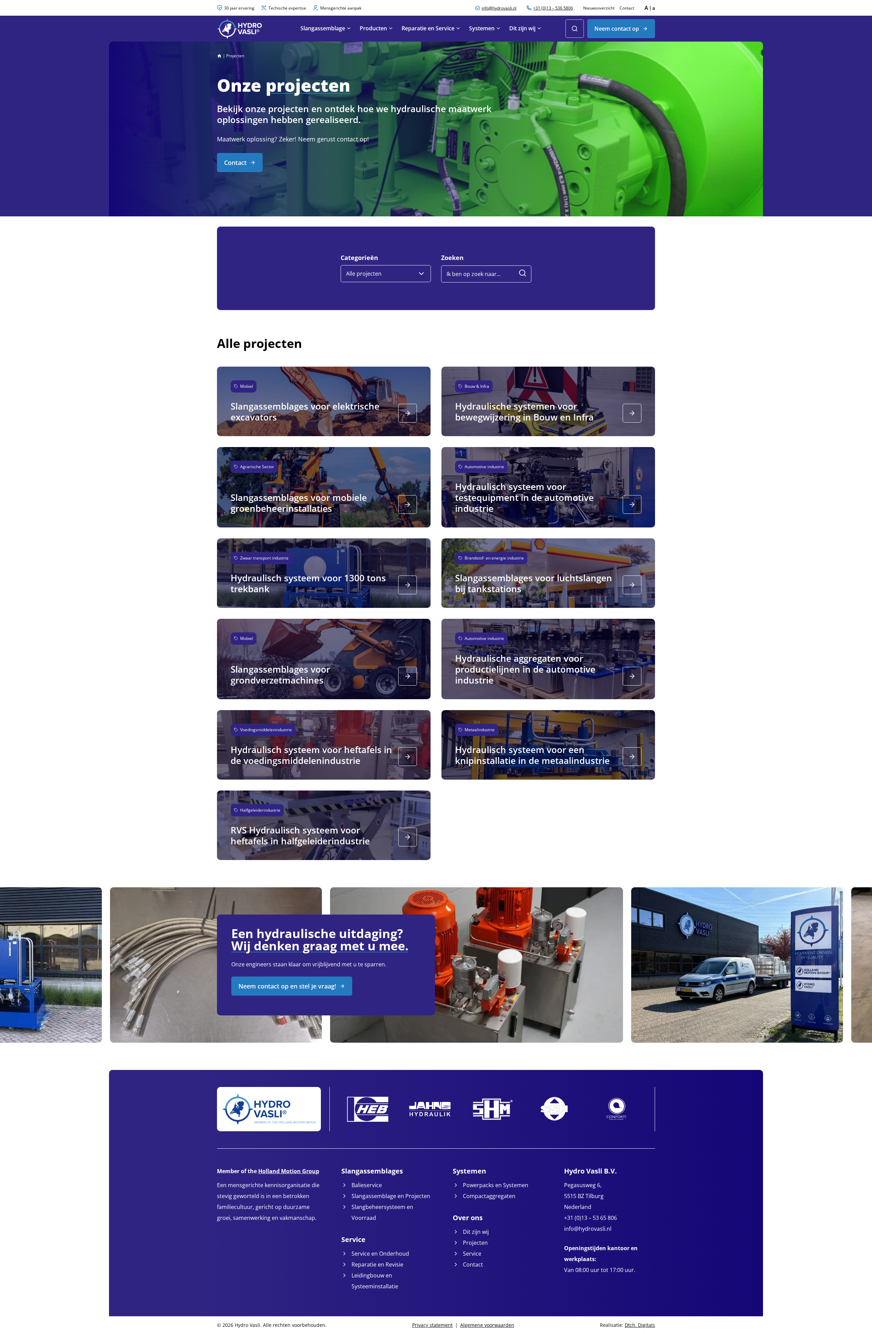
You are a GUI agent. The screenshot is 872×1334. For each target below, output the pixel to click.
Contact (627, 8)
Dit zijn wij (522, 28)
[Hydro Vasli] (250, 29)
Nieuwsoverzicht (598, 8)
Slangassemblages (372, 1171)
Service (353, 1239)
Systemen (482, 28)
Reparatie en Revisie (377, 1264)
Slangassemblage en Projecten (391, 1196)
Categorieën (359, 258)
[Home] (219, 56)
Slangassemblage (322, 28)
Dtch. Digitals (640, 1325)
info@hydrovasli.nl (587, 1228)
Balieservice (367, 1185)
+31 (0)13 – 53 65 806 (590, 1218)
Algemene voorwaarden (487, 1325)
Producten (373, 28)
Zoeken (452, 258)
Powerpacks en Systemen (495, 1185)
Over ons (468, 1217)
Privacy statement (432, 1325)
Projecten (475, 1242)
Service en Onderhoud (380, 1253)
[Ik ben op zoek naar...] (522, 273)
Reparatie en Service (428, 28)
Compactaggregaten (489, 1196)
